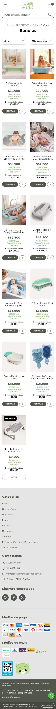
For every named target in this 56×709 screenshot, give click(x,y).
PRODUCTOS (22, 25)
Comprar (10, 111)
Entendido (47, 705)
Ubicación (7, 531)
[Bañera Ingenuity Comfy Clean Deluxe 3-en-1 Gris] (22, 257)
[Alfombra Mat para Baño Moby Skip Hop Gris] (22, 184)
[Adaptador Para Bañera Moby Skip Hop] (22, 331)
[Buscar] (50, 14)
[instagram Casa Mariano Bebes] (5, 597)
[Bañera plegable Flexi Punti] (50, 331)
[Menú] (5, 6)
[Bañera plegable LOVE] (22, 111)
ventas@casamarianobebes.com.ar (23, 573)
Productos (7, 514)
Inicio (9, 25)
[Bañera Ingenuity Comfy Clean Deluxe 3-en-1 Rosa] (50, 184)
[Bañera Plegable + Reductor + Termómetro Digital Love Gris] (50, 257)
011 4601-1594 (13, 568)
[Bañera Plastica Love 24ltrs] (22, 404)
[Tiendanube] (11, 698)
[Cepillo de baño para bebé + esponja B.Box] (50, 404)
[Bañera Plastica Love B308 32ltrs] (50, 111)
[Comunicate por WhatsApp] (51, 695)
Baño (35, 25)
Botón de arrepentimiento (22, 693)
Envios (5, 525)
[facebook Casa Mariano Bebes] (14, 597)
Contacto (6, 536)
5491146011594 (13, 562)
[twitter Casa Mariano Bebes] (22, 597)
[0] (50, 6)
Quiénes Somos (10, 509)
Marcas (5, 520)
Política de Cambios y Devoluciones (20, 542)
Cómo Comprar (10, 547)
